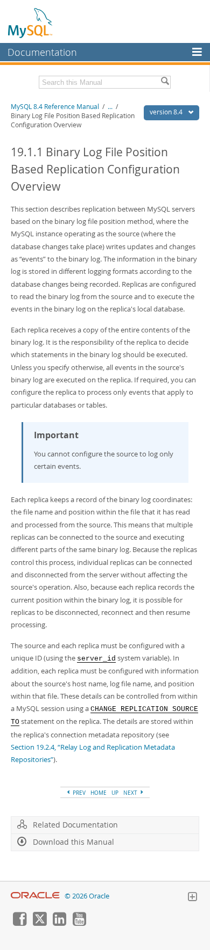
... (110, 107)
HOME (98, 792)
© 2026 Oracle (87, 896)
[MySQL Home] (30, 22)
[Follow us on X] (39, 923)
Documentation (42, 52)
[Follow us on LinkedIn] (59, 923)
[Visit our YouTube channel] (79, 923)
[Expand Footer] (192, 898)
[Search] (164, 82)
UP (114, 792)
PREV (78, 792)
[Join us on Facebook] (19, 923)
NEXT (131, 792)
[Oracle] (35, 896)
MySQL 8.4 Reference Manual (55, 107)
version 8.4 (167, 112)
